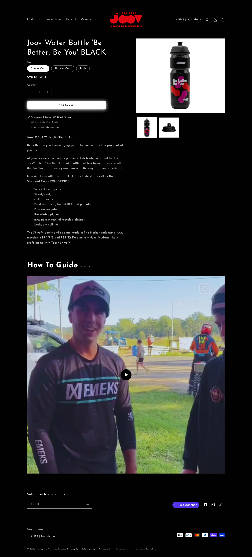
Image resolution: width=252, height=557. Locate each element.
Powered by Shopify (68, 549)
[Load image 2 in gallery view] (169, 127)
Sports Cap (38, 68)
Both (83, 68)
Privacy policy (106, 549)
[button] (34, 19)
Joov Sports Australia (46, 549)
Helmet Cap (63, 68)
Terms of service (124, 549)
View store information (45, 127)
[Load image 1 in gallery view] (147, 127)
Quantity (32, 85)
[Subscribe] (88, 504)
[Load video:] (126, 375)
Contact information (146, 549)
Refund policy (88, 549)
